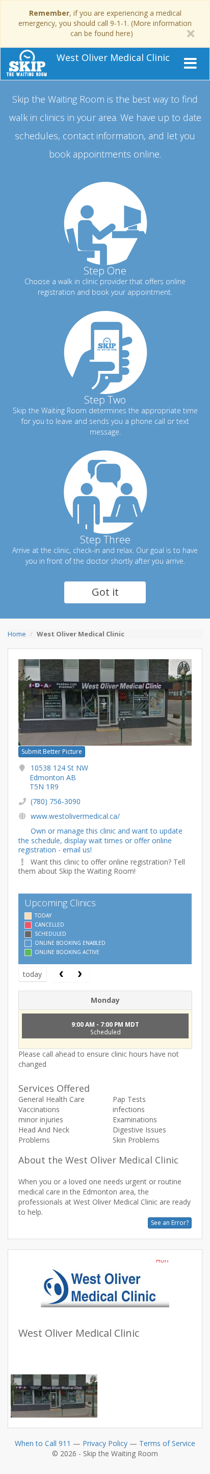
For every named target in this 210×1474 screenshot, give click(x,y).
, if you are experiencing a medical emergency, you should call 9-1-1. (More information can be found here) (105, 23)
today (32, 974)
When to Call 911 (43, 1443)
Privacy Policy (105, 1443)
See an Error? (170, 1222)
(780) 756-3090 (56, 801)
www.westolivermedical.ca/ (75, 816)
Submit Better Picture (51, 751)
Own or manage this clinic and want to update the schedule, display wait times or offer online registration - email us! (100, 840)
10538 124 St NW (59, 777)
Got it (105, 592)
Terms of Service (167, 1443)
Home (17, 633)
